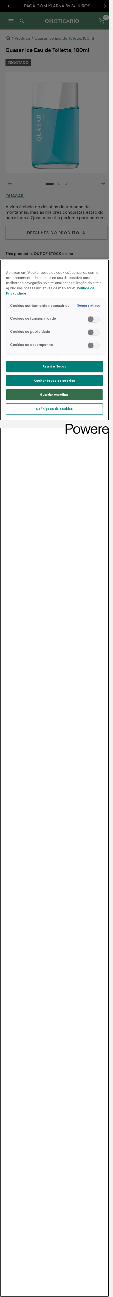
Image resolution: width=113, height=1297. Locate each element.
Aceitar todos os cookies (54, 381)
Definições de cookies (54, 409)
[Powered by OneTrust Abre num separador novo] (85, 425)
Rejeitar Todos (54, 366)
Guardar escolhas (54, 395)
